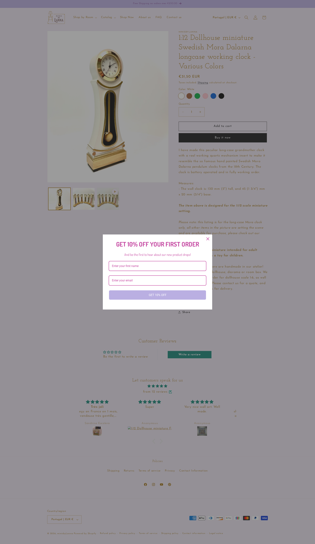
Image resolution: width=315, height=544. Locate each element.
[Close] (207, 238)
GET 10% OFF (157, 295)
